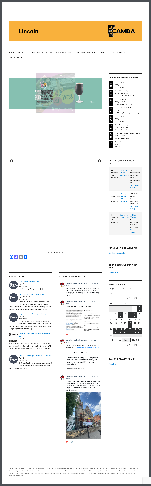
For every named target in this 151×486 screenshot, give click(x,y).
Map (132, 187)
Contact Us (14, 57)
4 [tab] (57, 252)
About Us (103, 52)
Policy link (112, 364)
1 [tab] (48, 252)
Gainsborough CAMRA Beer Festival (124, 217)
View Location (135, 185)
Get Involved (119, 52)
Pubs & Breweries (63, 52)
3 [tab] (54, 252)
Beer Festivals (114, 272)
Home (12, 52)
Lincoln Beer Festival (39, 52)
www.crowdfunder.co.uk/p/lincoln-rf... (87, 347)
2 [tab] (51, 252)
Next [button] (99, 161)
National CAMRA (85, 52)
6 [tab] (62, 252)
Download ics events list (117, 253)
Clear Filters (135, 298)
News (21, 52)
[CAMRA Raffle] (55, 93)
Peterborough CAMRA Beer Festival (124, 172)
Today (127, 340)
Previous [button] (12, 161)
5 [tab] (59, 252)
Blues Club (134, 216)
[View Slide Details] (55, 161)
